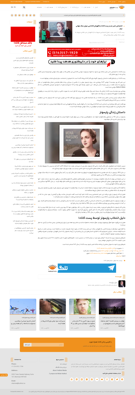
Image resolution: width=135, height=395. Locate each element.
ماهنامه (39, 7)
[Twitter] (30, 15)
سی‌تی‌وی (119, 256)
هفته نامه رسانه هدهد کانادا (98, 253)
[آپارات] (12, 15)
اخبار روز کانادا (117, 251)
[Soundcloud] (97, 379)
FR (15, 7)
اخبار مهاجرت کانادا (106, 251)
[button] (24, 7)
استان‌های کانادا (62, 7)
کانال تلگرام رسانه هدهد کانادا (106, 248)
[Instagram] (23, 15)
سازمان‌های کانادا (108, 260)
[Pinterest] (92, 379)
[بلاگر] (82, 379)
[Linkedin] (15, 15)
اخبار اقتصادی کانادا (60, 317)
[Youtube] (19, 15)
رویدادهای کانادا (26, 317)
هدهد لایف (49, 7)
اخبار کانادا (101, 21)
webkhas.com (20, 391)
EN (12, 7)
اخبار (96, 7)
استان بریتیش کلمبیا (108, 317)
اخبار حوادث (121, 317)
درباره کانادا (75, 7)
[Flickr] (87, 379)
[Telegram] (26, 15)
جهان (114, 260)
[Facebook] (34, 15)
